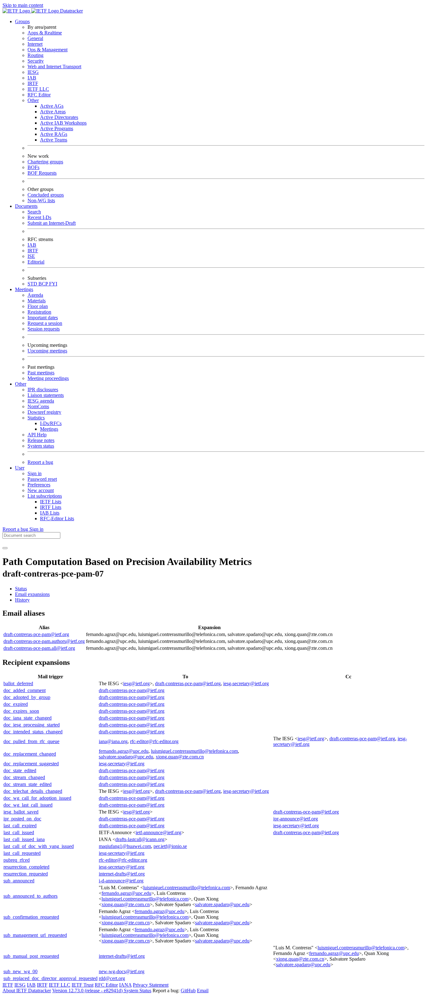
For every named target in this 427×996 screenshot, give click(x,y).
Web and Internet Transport (54, 66)
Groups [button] (22, 21)
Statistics (36, 417)
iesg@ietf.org (136, 683)
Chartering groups (45, 161)
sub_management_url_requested (35, 935)
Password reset (42, 479)
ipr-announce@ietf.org (295, 818)
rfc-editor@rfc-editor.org (154, 741)
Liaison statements (46, 395)
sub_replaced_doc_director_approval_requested (50, 978)
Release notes (41, 440)
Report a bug (40, 462)
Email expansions (32, 594)
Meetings (49, 429)
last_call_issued (18, 832)
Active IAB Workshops (63, 123)
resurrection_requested (25, 873)
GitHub (188, 990)
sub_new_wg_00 (20, 971)
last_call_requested (22, 853)
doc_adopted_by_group (26, 697)
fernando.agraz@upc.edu (123, 751)
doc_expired (15, 704)
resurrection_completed (26, 867)
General (35, 38)
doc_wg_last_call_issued (28, 805)
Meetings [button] (24, 289)
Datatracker (71, 10)
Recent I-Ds (39, 217)
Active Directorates (59, 117)
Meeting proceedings (48, 378)
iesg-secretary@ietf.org (246, 683)
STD (33, 283)
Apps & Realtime (45, 32)
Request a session (45, 323)
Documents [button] (26, 206)
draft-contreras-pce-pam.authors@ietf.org (44, 641)
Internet (35, 44)
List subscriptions (45, 496)
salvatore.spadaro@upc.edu (126, 756)
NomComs (38, 406)
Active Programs (56, 128)
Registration (39, 312)
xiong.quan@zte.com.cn (180, 756)
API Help (37, 434)
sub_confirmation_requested (31, 917)
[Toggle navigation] (5, 548)
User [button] (19, 467)
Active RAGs (53, 134)
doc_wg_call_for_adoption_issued (37, 798)
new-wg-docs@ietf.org (121, 971)
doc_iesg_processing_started (31, 724)
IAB (32, 77)
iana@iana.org (113, 741)
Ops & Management (48, 49)
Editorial (36, 261)
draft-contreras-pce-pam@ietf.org (36, 634)
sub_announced (18, 880)
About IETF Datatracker (27, 990)
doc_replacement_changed (29, 754)
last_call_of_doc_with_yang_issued (38, 846)
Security (36, 61)
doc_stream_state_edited (27, 784)
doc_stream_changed (24, 777)
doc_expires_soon (21, 711)
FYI (53, 283)
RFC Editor (39, 94)
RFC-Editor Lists (57, 518)
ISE (31, 256)
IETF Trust (82, 985)
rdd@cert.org (112, 978)
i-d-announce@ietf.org (121, 880)
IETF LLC (38, 89)
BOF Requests (42, 173)
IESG (33, 72)
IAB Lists (49, 513)
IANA (125, 985)
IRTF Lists (50, 507)
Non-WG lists (41, 200)
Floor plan (38, 306)
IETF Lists (50, 501)
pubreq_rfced (16, 860)
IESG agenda (41, 400)
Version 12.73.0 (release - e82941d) (88, 990)
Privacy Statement (150, 985)
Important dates (43, 317)
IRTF (33, 83)
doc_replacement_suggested (31, 763)
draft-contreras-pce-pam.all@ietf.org (39, 648)
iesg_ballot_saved (20, 811)
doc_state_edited (19, 770)
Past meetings (41, 372)
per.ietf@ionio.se (170, 846)
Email (202, 990)
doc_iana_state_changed (27, 718)
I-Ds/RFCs (51, 423)
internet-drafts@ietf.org (122, 873)
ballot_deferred (18, 683)
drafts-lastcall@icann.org (139, 839)
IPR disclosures (43, 389)
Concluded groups (46, 195)
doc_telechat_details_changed (32, 791)
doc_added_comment (24, 690)
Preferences (39, 484)
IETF (8, 985)
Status (21, 588)
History (22, 600)
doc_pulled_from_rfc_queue (31, 741)
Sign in (35, 473)
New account (41, 490)
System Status (137, 990)
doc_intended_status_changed (33, 731)
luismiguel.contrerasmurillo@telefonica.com (194, 751)
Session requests (44, 328)
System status (41, 446)
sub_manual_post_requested (31, 956)
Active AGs (51, 106)
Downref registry (44, 412)
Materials (37, 300)
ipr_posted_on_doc (22, 818)
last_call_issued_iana (24, 839)
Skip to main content (23, 5)
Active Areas (53, 111)
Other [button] (20, 384)
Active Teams (53, 139)
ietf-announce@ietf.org (158, 832)
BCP (43, 283)
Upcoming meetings (47, 350)
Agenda (35, 295)
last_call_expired (20, 825)
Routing (35, 55)
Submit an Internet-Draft (52, 223)
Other (33, 100)
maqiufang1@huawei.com (125, 846)
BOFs (33, 167)
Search (34, 211)
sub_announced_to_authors (30, 896)
